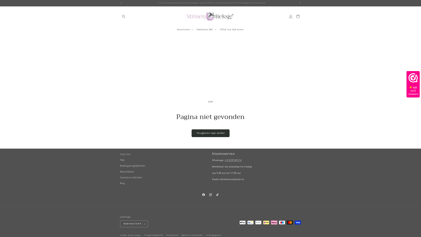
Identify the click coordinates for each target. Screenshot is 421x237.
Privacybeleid (172, 235)
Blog (122, 183)
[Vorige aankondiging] (121, 3)
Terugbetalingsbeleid (153, 235)
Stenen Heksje (134, 235)
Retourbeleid (127, 172)
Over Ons (125, 154)
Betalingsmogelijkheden (132, 166)
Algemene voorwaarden (192, 235)
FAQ (122, 160)
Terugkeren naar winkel (211, 133)
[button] (123, 16)
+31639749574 (232, 160)
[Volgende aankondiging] (299, 3)
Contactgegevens (213, 235)
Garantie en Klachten (131, 177)
